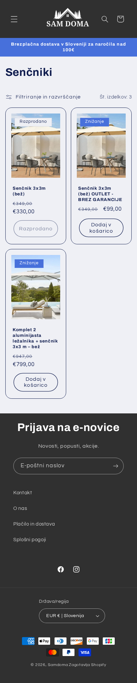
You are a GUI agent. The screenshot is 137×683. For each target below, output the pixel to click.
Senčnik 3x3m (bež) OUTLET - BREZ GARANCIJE (100, 194)
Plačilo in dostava (34, 524)
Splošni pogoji (29, 539)
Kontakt (22, 492)
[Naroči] (115, 466)
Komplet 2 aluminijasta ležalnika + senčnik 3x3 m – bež (35, 338)
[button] (14, 19)
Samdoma (58, 665)
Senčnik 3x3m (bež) (29, 191)
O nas (20, 508)
